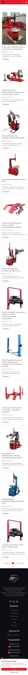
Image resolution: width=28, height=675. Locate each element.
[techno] (14, 578)
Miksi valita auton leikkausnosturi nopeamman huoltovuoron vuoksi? (13, 92)
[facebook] (10, 601)
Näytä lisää (6, 59)
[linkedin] (13, 601)
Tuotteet (14, 610)
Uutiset (15, 619)
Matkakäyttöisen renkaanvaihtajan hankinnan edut (13, 501)
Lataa (14, 625)
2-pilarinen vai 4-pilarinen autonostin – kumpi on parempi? (12, 410)
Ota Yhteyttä (14, 616)
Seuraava (22, 563)
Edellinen (6, 563)
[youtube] (17, 601)
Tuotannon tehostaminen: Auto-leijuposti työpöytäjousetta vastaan (12, 225)
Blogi (14, 622)
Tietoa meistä (14, 613)
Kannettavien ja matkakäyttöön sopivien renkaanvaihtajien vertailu (12, 456)
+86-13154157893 (15, 646)
